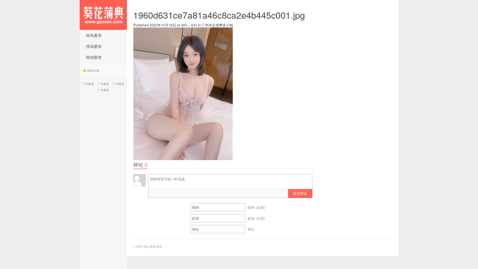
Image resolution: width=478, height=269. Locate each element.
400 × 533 (189, 24)
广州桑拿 (88, 83)
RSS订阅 (93, 70)
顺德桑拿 (94, 57)
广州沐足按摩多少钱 (217, 24)
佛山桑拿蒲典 (103, 15)
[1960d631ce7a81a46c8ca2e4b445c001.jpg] (183, 93)
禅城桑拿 (94, 46)
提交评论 (300, 193)
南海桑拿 (94, 35)
